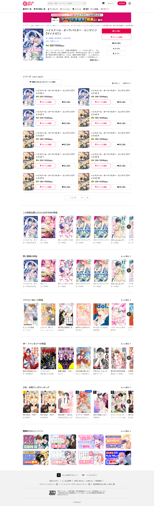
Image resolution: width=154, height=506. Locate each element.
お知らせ (89, 481)
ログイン (111, 3)
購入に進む (116, 31)
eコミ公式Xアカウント (68, 475)
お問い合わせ (79, 481)
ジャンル (78, 9)
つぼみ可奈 (66, 38)
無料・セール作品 (92, 9)
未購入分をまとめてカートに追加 (43, 82)
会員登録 (122, 3)
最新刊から (127, 83)
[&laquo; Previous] (66, 197)
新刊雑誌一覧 (40, 9)
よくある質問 (66, 481)
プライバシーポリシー (48, 484)
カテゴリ (103, 9)
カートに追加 (117, 37)
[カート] (103, 3)
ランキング (54, 9)
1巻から (117, 83)
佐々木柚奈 (50, 38)
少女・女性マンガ (52, 41)
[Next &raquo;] (87, 197)
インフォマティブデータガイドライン (74, 484)
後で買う (117, 53)
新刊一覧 (28, 9)
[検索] (84, 3)
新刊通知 (117, 48)
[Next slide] (129, 226)
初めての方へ (54, 481)
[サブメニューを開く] (129, 3)
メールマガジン (91, 475)
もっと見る (125, 256)
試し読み (117, 43)
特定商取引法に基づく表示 (104, 484)
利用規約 (98, 481)
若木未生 (58, 38)
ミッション (66, 9)
